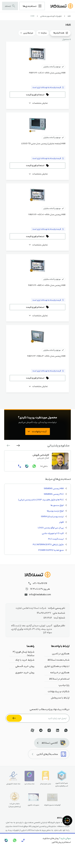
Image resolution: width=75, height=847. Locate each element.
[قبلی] (18, 445)
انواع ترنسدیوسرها (55, 511)
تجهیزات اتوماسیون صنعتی (51, 16)
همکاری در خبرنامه (59, 672)
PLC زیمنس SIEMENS (54, 494)
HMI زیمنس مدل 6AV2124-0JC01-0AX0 (47, 72)
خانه (69, 16)
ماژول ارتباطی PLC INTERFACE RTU (48, 544)
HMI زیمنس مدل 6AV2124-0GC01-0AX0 (46, 214)
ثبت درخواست (39, 431)
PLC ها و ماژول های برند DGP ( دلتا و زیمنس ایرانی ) (41, 499)
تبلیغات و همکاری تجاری (56, 666)
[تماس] (19, 466)
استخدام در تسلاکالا (59, 678)
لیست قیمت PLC (56, 539)
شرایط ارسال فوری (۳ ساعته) (23, 653)
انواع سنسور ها (57, 505)
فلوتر (61, 522)
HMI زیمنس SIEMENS (54, 488)
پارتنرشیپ (64, 685)
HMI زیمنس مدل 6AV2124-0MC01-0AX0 (46, 285)
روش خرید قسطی (24, 666)
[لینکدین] (57, 730)
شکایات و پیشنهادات (58, 691)
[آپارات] (32, 730)
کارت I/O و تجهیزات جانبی (53, 533)
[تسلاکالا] (37, 574)
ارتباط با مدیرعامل (60, 697)
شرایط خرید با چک (24, 659)
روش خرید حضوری (24, 672)
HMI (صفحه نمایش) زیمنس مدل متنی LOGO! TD (43, 143)
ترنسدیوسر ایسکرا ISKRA (52, 516)
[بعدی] (8, 445)
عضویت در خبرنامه (14, 718)
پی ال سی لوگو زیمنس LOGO (51, 527)
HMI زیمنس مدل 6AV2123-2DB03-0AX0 (46, 356)
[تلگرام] (40, 730)
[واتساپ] (34, 466)
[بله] (27, 466)
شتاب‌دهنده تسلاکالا (58, 659)
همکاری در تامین (60, 653)
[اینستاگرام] (49, 730)
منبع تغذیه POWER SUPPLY (51, 550)
